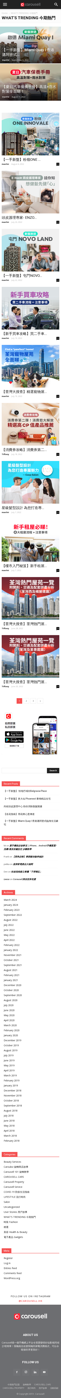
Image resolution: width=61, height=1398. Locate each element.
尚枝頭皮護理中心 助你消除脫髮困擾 (23, 806)
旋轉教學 (27, 1384)
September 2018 (13, 1105)
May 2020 (9, 1015)
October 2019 (11, 1045)
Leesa (6, 879)
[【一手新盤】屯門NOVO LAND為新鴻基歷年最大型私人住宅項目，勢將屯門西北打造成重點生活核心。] (30, 250)
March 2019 (10, 1075)
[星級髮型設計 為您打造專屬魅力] (30, 482)
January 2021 (11, 980)
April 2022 (9, 940)
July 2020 (9, 1005)
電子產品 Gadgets (13, 1237)
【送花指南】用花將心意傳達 (19, 814)
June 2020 (9, 1010)
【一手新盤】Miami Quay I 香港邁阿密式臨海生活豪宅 (31, 823)
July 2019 (9, 1055)
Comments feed (13, 1273)
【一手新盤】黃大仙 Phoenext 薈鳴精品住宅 (27, 798)
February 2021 (11, 975)
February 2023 (11, 909)
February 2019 (11, 1080)
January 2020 (11, 1035)
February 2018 (11, 1140)
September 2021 (13, 965)
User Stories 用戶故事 (15, 1212)
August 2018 (10, 1110)
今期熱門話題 (13, 1384)
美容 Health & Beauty (15, 1232)
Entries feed (10, 1268)
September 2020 (13, 995)
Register (8, 1258)
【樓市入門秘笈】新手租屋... (24, 566)
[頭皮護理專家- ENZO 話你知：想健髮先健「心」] (30, 192)
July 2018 (9, 1115)
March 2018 (10, 1135)
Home (5, 13)
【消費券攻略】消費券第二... (24, 450)
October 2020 (11, 990)
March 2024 (10, 899)
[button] (56, 4)
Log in (7, 1263)
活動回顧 (54, 1388)
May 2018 (9, 1125)
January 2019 (11, 1085)
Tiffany (5, 454)
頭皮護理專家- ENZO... (19, 218)
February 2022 (11, 945)
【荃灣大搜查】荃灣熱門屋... (24, 624)
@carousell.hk (31, 1300)
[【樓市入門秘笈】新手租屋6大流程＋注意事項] (30, 540)
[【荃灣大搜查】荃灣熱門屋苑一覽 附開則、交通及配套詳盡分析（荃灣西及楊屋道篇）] (30, 598)
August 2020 (10, 1000)
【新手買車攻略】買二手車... (24, 334)
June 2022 (9, 929)
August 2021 (10, 970)
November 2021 (13, 955)
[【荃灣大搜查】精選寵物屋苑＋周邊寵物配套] (30, 366)
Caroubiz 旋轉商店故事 (16, 1166)
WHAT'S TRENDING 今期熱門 (20, 1217)
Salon (7, 1201)
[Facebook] (16, 1372)
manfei (5, 60)
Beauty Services (12, 1161)
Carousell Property (14, 1181)
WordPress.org (12, 1278)
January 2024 (11, 904)
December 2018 (12, 1090)
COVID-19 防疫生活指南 (16, 1191)
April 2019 (9, 1070)
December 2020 (12, 985)
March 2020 (10, 1025)
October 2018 (11, 1100)
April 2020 (9, 1020)
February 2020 (11, 1030)
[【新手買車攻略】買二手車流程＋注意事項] (30, 308)
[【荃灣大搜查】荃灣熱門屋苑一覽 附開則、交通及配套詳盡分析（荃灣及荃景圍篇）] (30, 656)
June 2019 (9, 1060)
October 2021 (11, 960)
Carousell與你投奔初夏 (24, 879)
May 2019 (9, 1065)
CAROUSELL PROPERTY (13, 1388)
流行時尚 (31, 1388)
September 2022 (13, 914)
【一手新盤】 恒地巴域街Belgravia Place (25, 791)
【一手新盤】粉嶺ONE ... (21, 160)
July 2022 (9, 924)
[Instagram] (26, 1372)
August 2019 (10, 1050)
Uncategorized (12, 1206)
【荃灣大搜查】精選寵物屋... (24, 392)
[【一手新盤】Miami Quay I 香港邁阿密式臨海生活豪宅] (30, 49)
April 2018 (9, 1130)
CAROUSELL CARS (14, 1176)
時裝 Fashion (11, 1222)
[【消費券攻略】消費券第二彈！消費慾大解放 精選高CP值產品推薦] (30, 424)
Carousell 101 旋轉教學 (16, 1171)
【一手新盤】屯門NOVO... (22, 276)
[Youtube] (44, 1372)
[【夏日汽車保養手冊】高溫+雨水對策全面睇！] (30, 86)
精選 (6, 1227)
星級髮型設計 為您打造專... (23, 508)
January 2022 (11, 950)
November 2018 (13, 1095)
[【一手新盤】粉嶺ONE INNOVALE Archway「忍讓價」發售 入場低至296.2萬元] (30, 134)
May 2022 (9, 935)
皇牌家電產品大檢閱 (23, 864)
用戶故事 (43, 1388)
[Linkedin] (35, 1372)
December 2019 (12, 1040)
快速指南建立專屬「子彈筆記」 (26, 871)
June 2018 (9, 1120)
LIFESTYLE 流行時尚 (15, 1196)
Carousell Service (13, 1186)
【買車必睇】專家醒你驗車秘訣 (28, 856)
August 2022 (10, 919)
